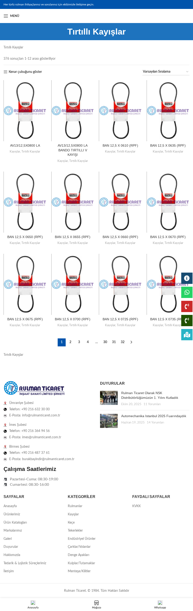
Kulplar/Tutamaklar (81, 563)
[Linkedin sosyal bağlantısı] (186, 16)
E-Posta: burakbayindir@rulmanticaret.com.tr (41, 459)
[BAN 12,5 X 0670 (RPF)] (168, 202)
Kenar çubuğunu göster (25, 72)
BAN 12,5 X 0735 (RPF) (168, 319)
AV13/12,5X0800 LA (25, 145)
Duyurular (11, 546)
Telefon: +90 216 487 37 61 (29, 452)
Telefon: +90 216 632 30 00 (29, 409)
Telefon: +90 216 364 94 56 (29, 431)
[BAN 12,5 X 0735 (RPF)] (168, 284)
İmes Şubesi (17, 425)
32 (123, 342)
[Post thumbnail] (109, 399)
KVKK (136, 506)
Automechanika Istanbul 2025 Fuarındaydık (153, 416)
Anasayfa (10, 506)
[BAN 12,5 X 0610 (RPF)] (120, 110)
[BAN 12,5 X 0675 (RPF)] (25, 284)
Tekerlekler (75, 530)
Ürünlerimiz (12, 514)
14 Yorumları (155, 422)
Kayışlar (15, 151)
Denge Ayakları (78, 555)
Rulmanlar (75, 506)
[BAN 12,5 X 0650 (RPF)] (25, 202)
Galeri (8, 538)
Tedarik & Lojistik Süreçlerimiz (25, 563)
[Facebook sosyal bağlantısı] (175, 16)
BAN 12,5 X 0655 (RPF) (72, 237)
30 (105, 342)
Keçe (71, 522)
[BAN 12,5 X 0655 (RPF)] (72, 202)
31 (114, 342)
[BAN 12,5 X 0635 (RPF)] (168, 110)
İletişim (9, 571)
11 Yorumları (152, 404)
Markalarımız (13, 530)
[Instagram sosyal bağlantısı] (181, 16)
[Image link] (34, 388)
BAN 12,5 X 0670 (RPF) (168, 237)
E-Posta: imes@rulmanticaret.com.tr (35, 437)
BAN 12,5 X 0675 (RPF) (25, 319)
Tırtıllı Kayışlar (30, 151)
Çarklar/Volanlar (79, 546)
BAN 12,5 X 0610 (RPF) (120, 145)
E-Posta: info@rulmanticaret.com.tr (34, 415)
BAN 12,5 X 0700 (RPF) (72, 319)
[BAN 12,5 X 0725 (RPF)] (120, 284)
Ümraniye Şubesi (21, 403)
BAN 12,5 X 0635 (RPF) (168, 145)
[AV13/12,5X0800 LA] (25, 110)
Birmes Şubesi (19, 446)
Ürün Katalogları (15, 522)
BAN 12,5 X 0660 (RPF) (120, 237)
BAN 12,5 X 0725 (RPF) (120, 319)
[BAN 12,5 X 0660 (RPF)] (120, 202)
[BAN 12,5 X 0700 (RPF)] (72, 284)
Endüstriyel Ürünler (82, 538)
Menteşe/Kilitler (79, 571)
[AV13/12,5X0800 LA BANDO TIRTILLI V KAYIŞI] (72, 110)
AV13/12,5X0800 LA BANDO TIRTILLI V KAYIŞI (73, 150)
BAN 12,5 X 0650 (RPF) (25, 237)
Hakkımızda (12, 555)
